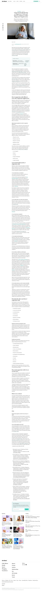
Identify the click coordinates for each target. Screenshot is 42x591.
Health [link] (14, 1)
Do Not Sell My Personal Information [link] (7, 581)
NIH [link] (25, 376)
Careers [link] (14, 580)
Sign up (27, 509)
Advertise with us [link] (35, 580)
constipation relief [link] (15, 431)
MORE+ (24, 1)
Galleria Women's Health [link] (25, 64)
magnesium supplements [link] (16, 80)
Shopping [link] (21, 1)
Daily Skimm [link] (9, 1)
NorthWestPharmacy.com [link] (27, 61)
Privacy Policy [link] (15, 589)
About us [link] (3, 580)
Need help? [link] (3, 583)
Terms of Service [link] (20, 589)
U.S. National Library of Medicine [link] (22, 149)
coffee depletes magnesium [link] (23, 443)
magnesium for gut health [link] (21, 231)
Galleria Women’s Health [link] (22, 72)
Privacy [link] (20, 580)
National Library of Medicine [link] (21, 84)
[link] (4, 1)
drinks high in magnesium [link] (16, 439)
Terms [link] (17, 580)
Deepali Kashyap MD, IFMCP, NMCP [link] (17, 71)
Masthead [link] (6, 580)
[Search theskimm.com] (39, 1)
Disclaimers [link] (30, 580)
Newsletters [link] (5, 570)
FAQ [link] (9, 580)
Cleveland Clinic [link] (15, 204)
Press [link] (12, 580)
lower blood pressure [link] (18, 238)
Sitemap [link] (3, 585)
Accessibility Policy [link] (25, 580)
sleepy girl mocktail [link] (22, 49)
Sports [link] (17, 1)
